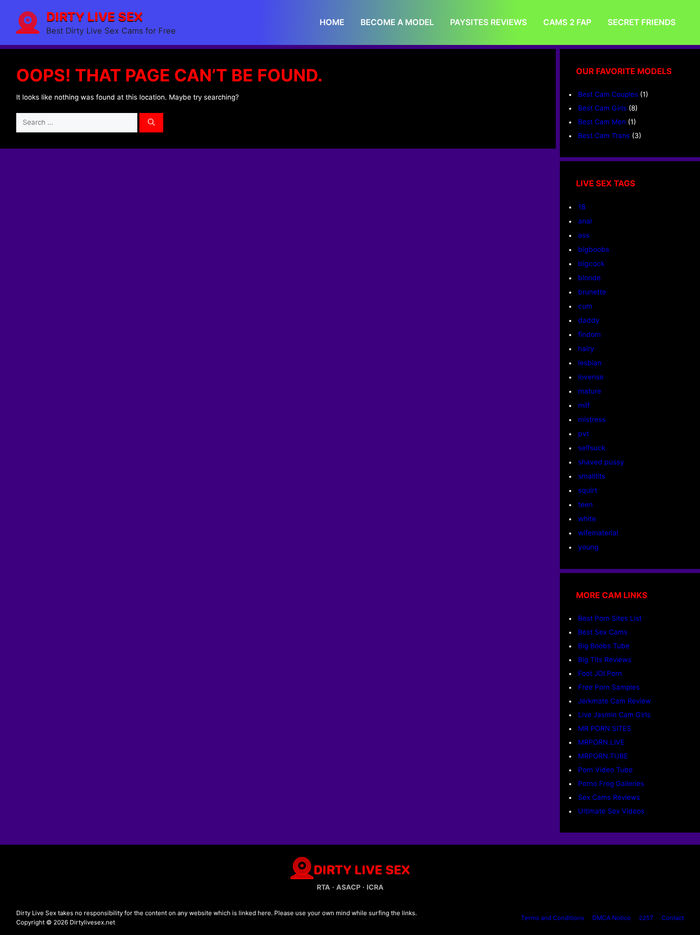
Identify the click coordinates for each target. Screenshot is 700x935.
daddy (589, 320)
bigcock (591, 263)
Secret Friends (642, 22)
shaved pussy (601, 462)
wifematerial (598, 532)
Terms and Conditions (552, 918)
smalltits (591, 476)
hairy (586, 348)
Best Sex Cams (602, 632)
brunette (592, 292)
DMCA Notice (611, 918)
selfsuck (591, 447)
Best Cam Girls (602, 108)
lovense (591, 377)
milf (584, 405)
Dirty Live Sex (94, 16)
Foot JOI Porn (600, 673)
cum (585, 306)
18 (582, 206)
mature (589, 391)
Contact (673, 918)
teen (585, 504)
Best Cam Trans (604, 136)
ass (583, 235)
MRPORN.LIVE (601, 742)
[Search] (151, 122)
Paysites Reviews (488, 22)
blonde (589, 277)
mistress (592, 419)
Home (332, 22)
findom (589, 334)
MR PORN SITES (604, 728)
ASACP (348, 887)
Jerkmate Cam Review (614, 701)
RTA (323, 887)
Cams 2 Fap (567, 22)
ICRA (375, 887)
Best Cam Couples (608, 94)
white (587, 518)
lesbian (590, 362)
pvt (583, 433)
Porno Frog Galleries (611, 784)
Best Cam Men (602, 122)
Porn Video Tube (605, 770)
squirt (587, 490)
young (588, 547)
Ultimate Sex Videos (611, 811)
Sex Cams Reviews (609, 797)
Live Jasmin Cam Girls (614, 715)
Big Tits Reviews (605, 660)
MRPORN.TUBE (603, 756)
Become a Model (397, 22)
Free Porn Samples (609, 687)
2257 (646, 918)
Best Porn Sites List (610, 618)
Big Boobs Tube (604, 646)
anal (585, 221)
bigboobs (593, 249)
